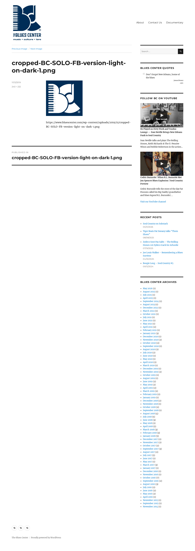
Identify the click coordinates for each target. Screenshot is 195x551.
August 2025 (149, 291)
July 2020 (147, 352)
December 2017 (150, 439)
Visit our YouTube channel (153, 201)
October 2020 (149, 343)
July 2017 (147, 455)
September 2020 (151, 346)
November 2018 (150, 404)
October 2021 (149, 314)
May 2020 (147, 359)
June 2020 (148, 356)
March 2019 (148, 391)
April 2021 (148, 327)
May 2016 (147, 493)
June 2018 (147, 420)
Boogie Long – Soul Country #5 (158, 263)
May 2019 (147, 384)
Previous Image (19, 49)
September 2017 (150, 449)
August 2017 (149, 452)
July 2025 (147, 295)
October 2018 (149, 407)
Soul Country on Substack (155, 223)
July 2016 (147, 487)
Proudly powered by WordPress (46, 537)
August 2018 (149, 413)
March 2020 (149, 365)
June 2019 (147, 381)
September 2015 (150, 503)
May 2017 (147, 461)
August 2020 (149, 349)
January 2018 (149, 436)
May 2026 (147, 288)
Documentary (174, 22)
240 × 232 (16, 86)
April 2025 (148, 298)
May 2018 (147, 423)
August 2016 (149, 484)
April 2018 (148, 426)
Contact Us (155, 22)
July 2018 (147, 417)
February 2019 (150, 394)
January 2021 (149, 333)
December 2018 (150, 400)
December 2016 (150, 471)
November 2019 (150, 372)
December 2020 (150, 336)
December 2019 (150, 368)
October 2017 (149, 445)
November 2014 (150, 506)
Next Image (36, 49)
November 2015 (150, 500)
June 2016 (147, 490)
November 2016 (150, 474)
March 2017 (148, 465)
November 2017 (150, 442)
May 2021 (147, 323)
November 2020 (150, 340)
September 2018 (150, 410)
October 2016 (149, 477)
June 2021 (147, 320)
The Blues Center (20, 537)
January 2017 (149, 468)
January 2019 (149, 397)
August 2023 (149, 304)
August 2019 (149, 378)
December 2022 (150, 307)
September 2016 (151, 481)
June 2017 (147, 458)
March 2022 (149, 311)
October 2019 (149, 375)
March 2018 (148, 429)
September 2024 (151, 301)
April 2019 (148, 388)
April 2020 (148, 362)
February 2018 (150, 433)
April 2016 (148, 497)
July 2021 (147, 317)
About (140, 22)
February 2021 (150, 330)
